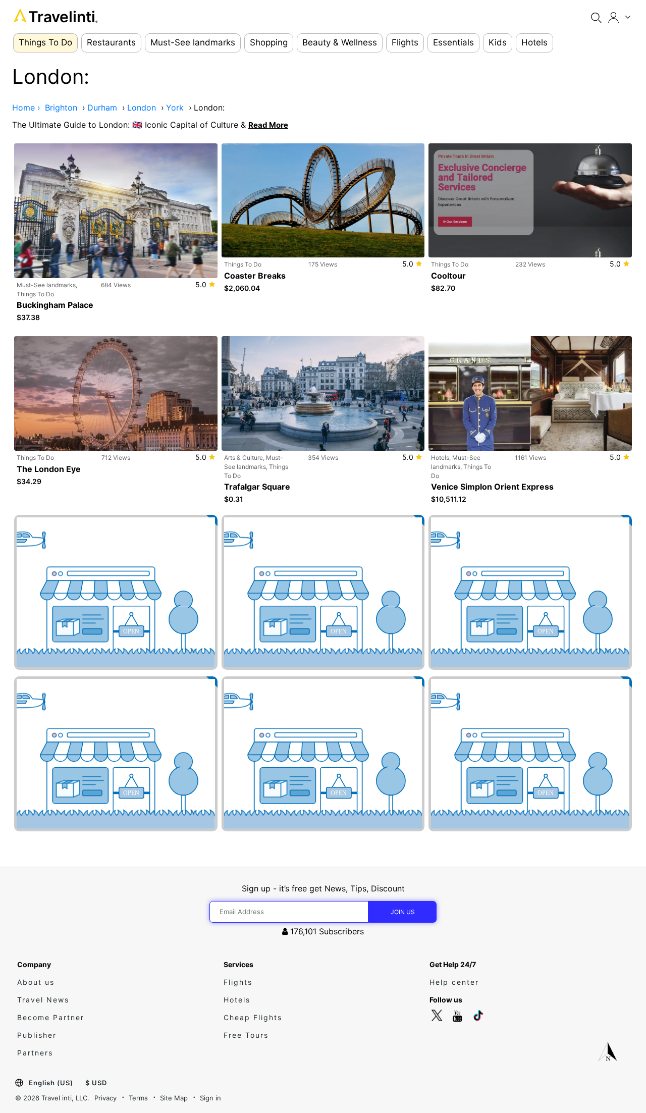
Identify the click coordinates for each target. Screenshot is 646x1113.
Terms (138, 1098)
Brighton (61, 107)
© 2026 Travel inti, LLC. (52, 1098)
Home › (26, 107)
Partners (35, 1052)
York (175, 107)
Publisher (37, 1035)
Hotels (237, 999)
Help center (454, 982)
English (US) (51, 1083)
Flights (238, 982)
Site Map (174, 1098)
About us (36, 982)
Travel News (43, 999)
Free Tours (246, 1035)
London (141, 107)
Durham (102, 107)
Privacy (105, 1098)
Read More (268, 125)
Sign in (210, 1098)
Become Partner (50, 1017)
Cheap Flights (253, 1017)
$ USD (96, 1083)
